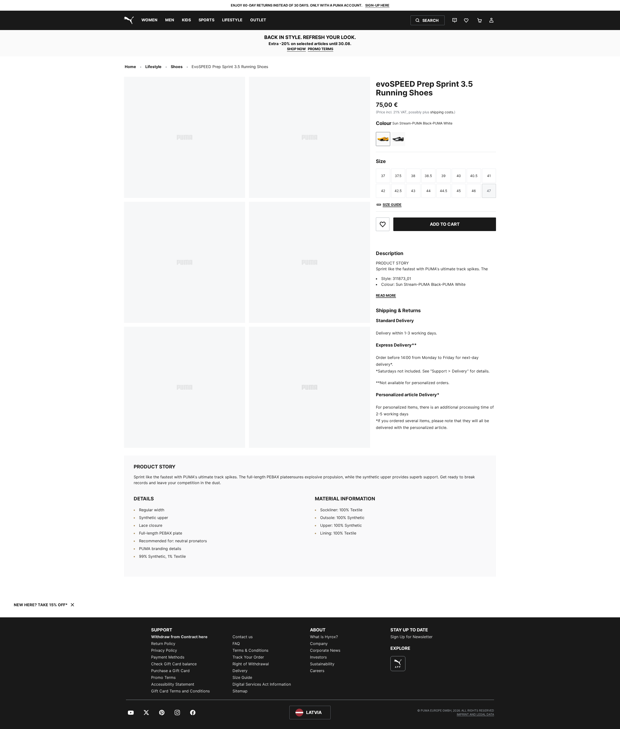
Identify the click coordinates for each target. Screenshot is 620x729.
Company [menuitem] (319, 643)
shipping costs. (442, 112)
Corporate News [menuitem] (325, 650)
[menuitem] (149, 20)
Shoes (177, 66)
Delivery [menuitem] (240, 670)
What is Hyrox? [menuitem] (324, 636)
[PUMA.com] (128, 20)
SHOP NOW (296, 49)
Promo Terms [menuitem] (163, 677)
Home (130, 66)
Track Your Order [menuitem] (248, 657)
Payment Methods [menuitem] (167, 657)
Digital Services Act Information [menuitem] (261, 684)
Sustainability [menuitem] (322, 663)
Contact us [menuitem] (242, 636)
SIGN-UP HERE (377, 5)
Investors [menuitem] (318, 657)
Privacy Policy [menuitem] (164, 650)
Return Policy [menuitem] (163, 643)
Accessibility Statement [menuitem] (172, 684)
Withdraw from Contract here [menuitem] (179, 636)
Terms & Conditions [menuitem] (250, 650)
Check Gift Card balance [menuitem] (174, 663)
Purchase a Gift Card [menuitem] (170, 670)
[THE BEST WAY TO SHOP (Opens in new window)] (397, 663)
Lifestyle (153, 66)
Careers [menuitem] (317, 670)
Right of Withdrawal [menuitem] (250, 663)
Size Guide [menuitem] (242, 677)
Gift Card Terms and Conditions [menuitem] (180, 691)
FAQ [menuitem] (236, 643)
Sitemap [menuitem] (240, 691)
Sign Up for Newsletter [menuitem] (411, 636)
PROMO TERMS (320, 49)
